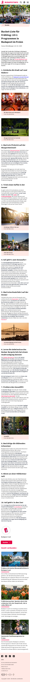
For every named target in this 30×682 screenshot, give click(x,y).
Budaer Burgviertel (9, 357)
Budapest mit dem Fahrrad (21, 77)
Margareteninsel (15, 150)
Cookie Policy (4, 670)
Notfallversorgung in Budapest (9, 662)
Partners (3, 319)
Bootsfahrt (15, 299)
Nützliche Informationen (7, 664)
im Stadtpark (18, 506)
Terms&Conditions (5, 668)
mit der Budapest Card (20, 59)
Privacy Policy (4, 666)
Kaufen (5, 542)
